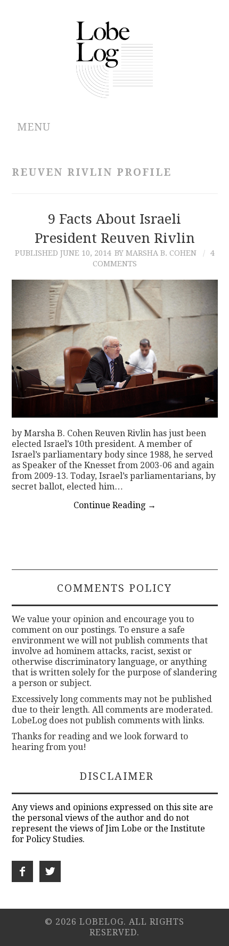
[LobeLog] (114, 59)
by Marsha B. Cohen (155, 253)
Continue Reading (114, 505)
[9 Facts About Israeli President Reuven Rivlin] (115, 348)
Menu (34, 127)
